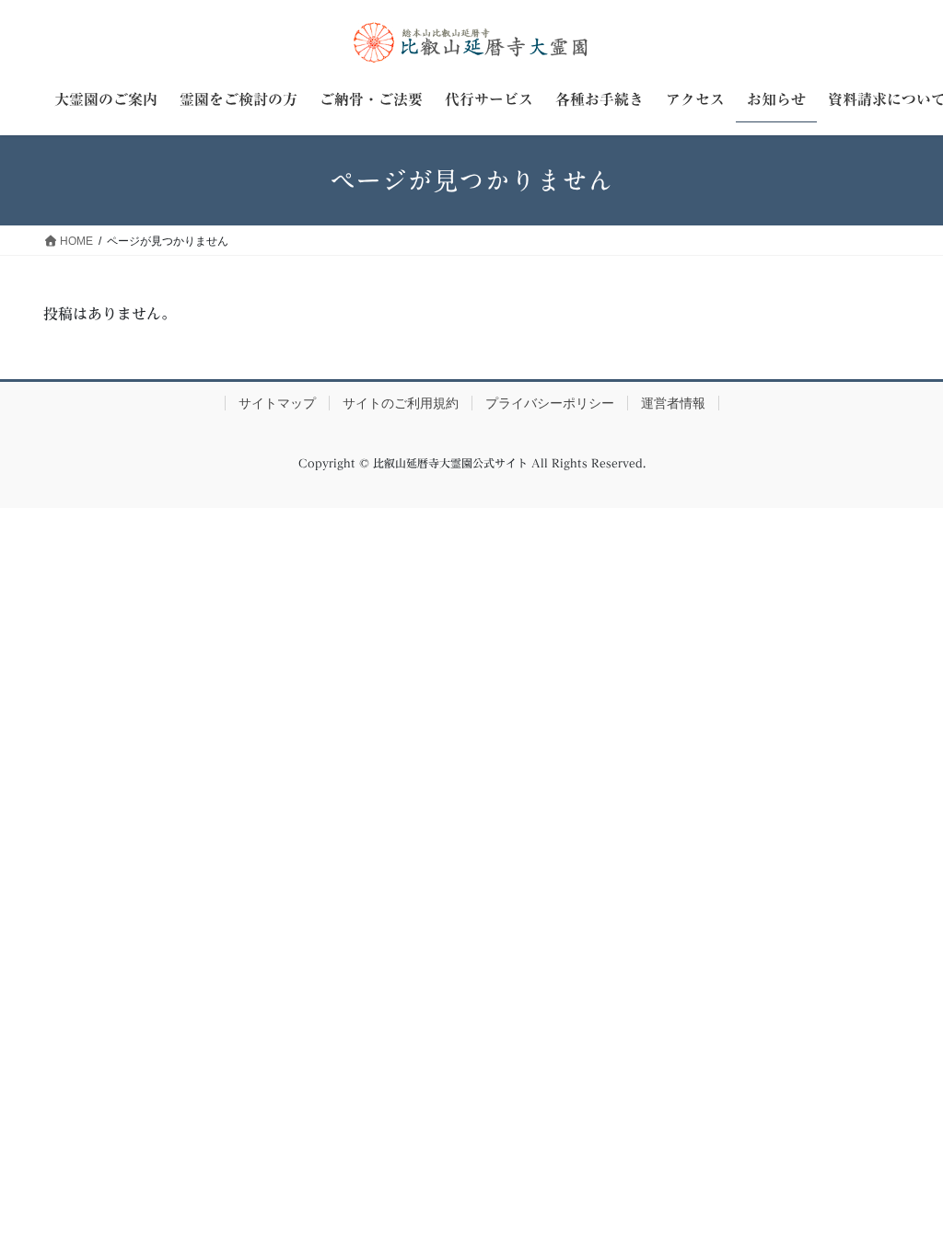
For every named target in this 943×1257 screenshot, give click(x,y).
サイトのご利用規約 (401, 403)
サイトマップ (277, 403)
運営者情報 (673, 403)
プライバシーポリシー (549, 403)
